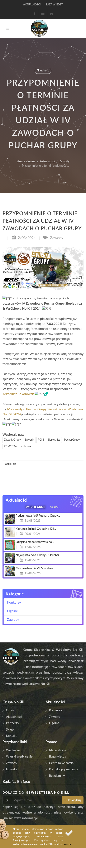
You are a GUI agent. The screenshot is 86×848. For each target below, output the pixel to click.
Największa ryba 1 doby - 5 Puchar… (38, 555)
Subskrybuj (72, 800)
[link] (19, 394)
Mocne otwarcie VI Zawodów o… (37, 568)
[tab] (36, 506)
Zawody (56, 238)
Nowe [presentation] (55, 507)
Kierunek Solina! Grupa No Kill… (36, 529)
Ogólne (12, 611)
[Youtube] (43, 14)
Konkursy (14, 602)
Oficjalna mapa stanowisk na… (35, 542)
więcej (67, 844)
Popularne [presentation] (36, 507)
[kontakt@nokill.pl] (51, 14)
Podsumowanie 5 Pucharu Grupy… (38, 515)
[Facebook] (34, 14)
